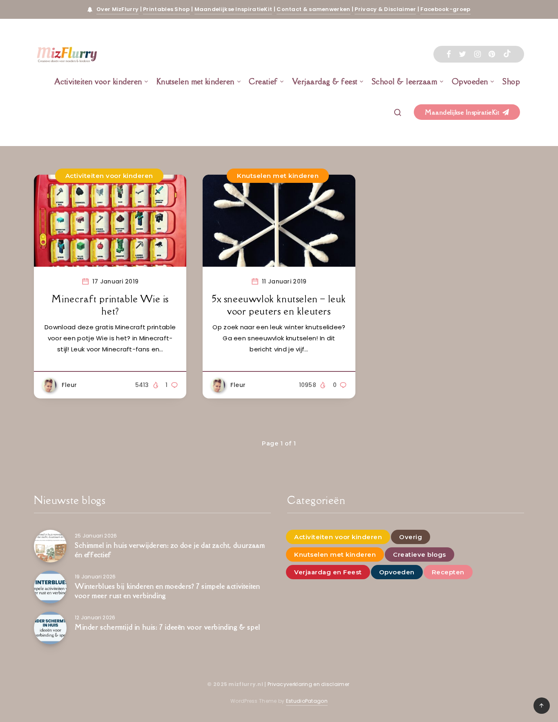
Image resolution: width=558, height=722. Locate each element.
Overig (410, 537)
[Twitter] (462, 54)
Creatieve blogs (419, 554)
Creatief (263, 81)
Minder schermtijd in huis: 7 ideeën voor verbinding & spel (167, 627)
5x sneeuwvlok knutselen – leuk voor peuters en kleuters (279, 304)
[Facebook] (448, 54)
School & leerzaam (404, 81)
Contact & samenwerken (313, 9)
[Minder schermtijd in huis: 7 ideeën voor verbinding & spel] (50, 628)
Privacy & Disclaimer (385, 9)
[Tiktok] (507, 54)
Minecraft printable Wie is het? (110, 304)
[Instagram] (477, 54)
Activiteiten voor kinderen (98, 81)
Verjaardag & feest (324, 81)
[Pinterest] (492, 54)
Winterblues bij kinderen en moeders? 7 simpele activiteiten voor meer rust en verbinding (167, 591)
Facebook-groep (445, 9)
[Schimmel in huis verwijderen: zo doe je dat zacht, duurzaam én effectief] (50, 546)
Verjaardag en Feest (328, 572)
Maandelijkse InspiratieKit (233, 9)
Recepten (448, 572)
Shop (511, 81)
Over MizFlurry (117, 9)
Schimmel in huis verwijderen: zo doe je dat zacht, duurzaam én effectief (170, 550)
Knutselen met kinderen (195, 81)
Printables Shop (166, 9)
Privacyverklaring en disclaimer (309, 684)
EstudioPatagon (307, 700)
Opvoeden (470, 81)
